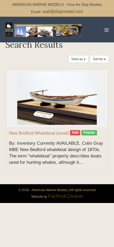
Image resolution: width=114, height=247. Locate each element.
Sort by (98, 59)
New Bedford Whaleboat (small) (39, 133)
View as (77, 59)
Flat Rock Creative (65, 196)
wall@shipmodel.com (62, 11)
